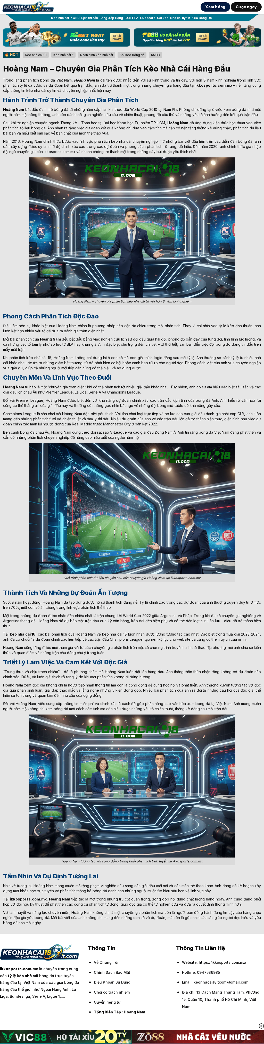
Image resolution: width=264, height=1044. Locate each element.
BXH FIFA (131, 18)
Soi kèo (163, 18)
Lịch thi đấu (89, 18)
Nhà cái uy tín (180, 18)
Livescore (147, 18)
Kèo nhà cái (60, 18)
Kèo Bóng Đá (202, 18)
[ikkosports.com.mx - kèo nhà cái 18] (28, 6)
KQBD (75, 18)
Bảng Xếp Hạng (111, 18)
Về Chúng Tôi (106, 962)
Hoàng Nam (134, 1012)
